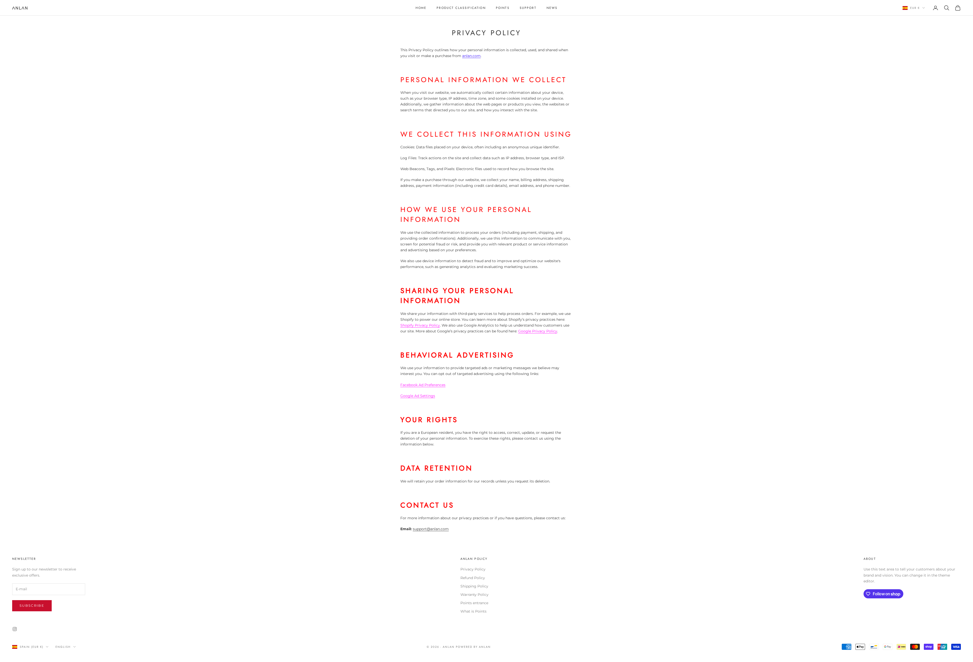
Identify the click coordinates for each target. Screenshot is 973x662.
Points (503, 8)
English (63, 647)
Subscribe (32, 605)
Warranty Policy (474, 594)
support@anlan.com (431, 529)
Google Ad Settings (417, 395)
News (552, 8)
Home (421, 8)
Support (528, 8)
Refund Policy (472, 578)
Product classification (461, 8)
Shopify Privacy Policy (420, 325)
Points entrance (474, 603)
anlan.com (471, 55)
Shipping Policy (474, 586)
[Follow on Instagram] (14, 629)
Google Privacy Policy (537, 331)
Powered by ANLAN (473, 647)
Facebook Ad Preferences (422, 385)
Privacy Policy (472, 569)
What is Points (473, 611)
